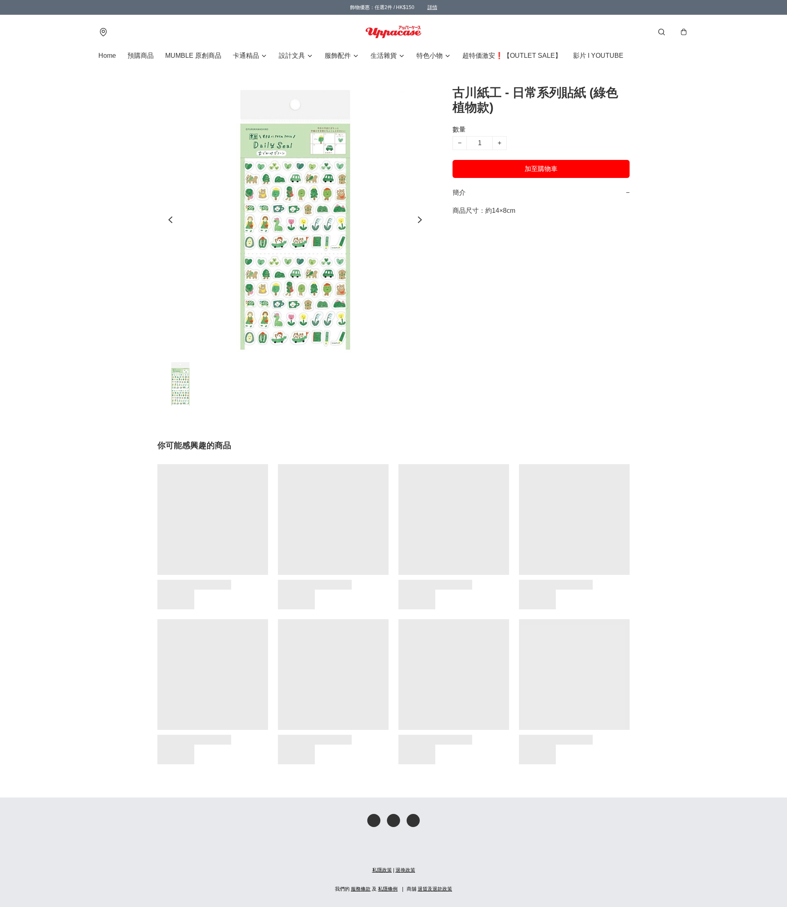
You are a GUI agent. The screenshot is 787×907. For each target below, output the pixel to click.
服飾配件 (338, 55)
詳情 (432, 7)
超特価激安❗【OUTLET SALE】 (512, 55)
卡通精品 (246, 55)
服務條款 (361, 889)
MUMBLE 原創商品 (193, 55)
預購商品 (140, 55)
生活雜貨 (384, 55)
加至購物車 (541, 168)
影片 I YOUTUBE (598, 55)
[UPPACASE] (393, 32)
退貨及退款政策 (435, 889)
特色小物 (429, 55)
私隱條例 (388, 889)
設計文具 (292, 55)
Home (107, 55)
